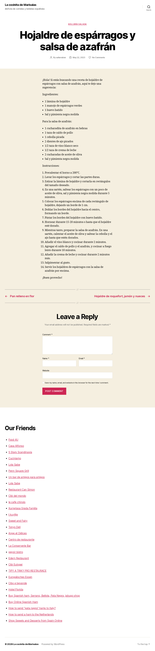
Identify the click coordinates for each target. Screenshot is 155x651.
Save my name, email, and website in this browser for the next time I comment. (76, 383)
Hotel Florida (15, 589)
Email (82, 358)
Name (45, 358)
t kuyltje (13, 514)
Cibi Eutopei (15, 564)
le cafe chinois (16, 502)
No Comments (98, 57)
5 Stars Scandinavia (20, 452)
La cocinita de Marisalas (20, 4)
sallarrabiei (61, 57)
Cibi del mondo (17, 495)
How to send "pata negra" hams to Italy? (32, 608)
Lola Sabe (14, 464)
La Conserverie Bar (19, 545)
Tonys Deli (14, 527)
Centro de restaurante (21, 539)
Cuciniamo (14, 458)
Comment (47, 335)
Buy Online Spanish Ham (23, 601)
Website (45, 370)
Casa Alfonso (16, 445)
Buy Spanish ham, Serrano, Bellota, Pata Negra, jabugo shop (44, 595)
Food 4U (13, 439)
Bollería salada (77, 24)
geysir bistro (15, 552)
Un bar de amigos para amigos (26, 477)
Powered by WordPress (53, 644)
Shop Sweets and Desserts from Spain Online (35, 620)
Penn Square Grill (18, 470)
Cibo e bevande (17, 583)
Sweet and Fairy (17, 520)
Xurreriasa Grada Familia (22, 508)
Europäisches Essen (20, 577)
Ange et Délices (17, 533)
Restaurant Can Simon (21, 489)
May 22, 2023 (79, 57)
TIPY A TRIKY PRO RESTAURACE (27, 570)
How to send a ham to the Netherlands (31, 614)
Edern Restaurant (18, 558)
